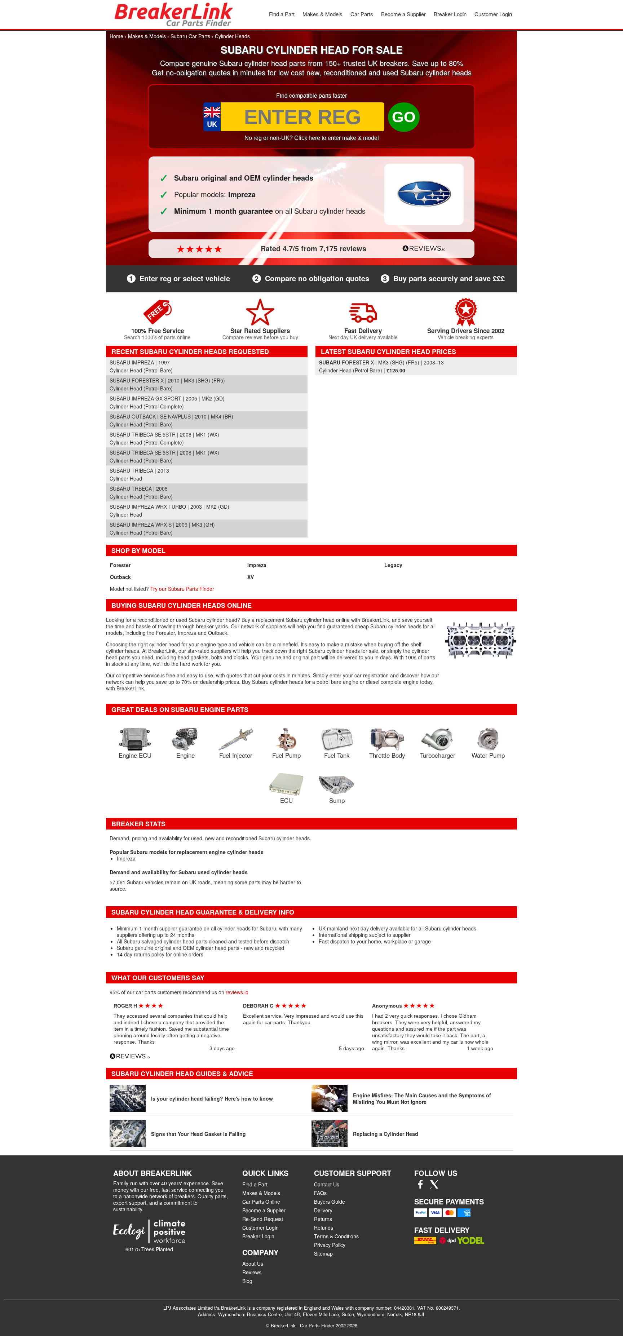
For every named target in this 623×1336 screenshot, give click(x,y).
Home (116, 36)
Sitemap (323, 1253)
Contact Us (326, 1184)
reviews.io (237, 992)
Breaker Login (450, 14)
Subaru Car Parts (190, 36)
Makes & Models (322, 14)
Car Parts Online (261, 1201)
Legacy (393, 565)
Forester (120, 565)
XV (250, 576)
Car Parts (361, 14)
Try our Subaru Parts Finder (182, 588)
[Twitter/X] (434, 1186)
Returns (323, 1218)
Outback (120, 576)
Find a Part (282, 14)
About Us (252, 1263)
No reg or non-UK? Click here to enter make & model (311, 138)
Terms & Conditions (336, 1236)
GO (404, 117)
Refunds (323, 1227)
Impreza (256, 565)
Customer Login (493, 14)
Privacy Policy (329, 1244)
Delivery (323, 1210)
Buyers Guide (329, 1201)
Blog (247, 1280)
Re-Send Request (262, 1218)
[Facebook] (420, 1186)
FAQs (320, 1192)
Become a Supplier (403, 14)
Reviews (251, 1272)
